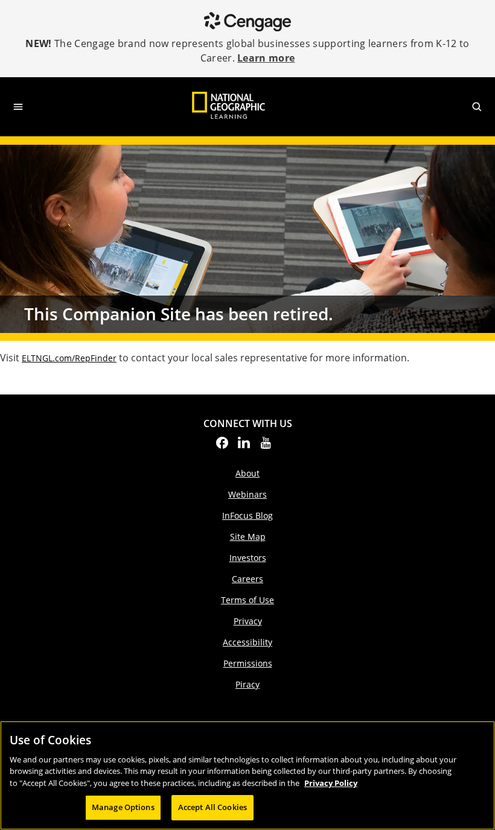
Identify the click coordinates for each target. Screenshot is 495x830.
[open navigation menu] (18, 106)
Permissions (247, 663)
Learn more (266, 58)
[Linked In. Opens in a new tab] (244, 446)
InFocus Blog (247, 515)
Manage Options (123, 807)
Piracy (247, 684)
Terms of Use (247, 600)
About (247, 473)
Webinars (247, 494)
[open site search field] (476, 106)
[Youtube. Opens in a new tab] (265, 446)
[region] (247, 775)
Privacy (248, 621)
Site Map (248, 536)
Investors (247, 557)
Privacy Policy (330, 783)
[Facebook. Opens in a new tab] (222, 446)
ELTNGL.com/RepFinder (69, 358)
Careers (247, 578)
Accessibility (247, 642)
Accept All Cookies (212, 807)
